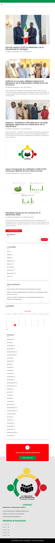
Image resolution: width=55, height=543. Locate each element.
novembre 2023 (11, 410)
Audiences (10, 261)
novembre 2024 (11, 386)
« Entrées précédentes (13, 231)
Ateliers (9, 258)
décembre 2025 (11, 352)
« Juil (7, 329)
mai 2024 (9, 395)
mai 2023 (9, 420)
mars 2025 (9, 373)
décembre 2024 (11, 383)
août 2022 (9, 435)
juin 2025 (9, 364)
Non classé (10, 267)
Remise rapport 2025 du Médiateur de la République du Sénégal (25, 48)
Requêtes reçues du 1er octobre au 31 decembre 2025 (23, 214)
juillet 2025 (9, 361)
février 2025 (10, 376)
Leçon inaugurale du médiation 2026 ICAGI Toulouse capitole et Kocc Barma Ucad (26, 170)
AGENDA (9, 254)
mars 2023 (9, 423)
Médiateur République (13, 51)
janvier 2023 (10, 429)
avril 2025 (9, 370)
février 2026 (10, 345)
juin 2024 (9, 392)
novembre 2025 (11, 355)
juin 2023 (9, 417)
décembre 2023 (11, 407)
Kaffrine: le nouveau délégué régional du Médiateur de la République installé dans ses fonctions (27, 83)
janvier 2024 (10, 404)
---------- (28, 1)
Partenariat (10, 270)
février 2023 (10, 426)
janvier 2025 (10, 379)
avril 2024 (9, 398)
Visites (8, 276)
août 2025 (9, 358)
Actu (8, 251)
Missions (29, 51)
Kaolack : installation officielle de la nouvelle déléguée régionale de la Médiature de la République (27, 124)
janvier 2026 (10, 348)
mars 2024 (9, 401)
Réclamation (30, 217)
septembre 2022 (11, 432)
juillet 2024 (9, 389)
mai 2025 (9, 367)
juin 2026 (9, 342)
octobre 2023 (10, 414)
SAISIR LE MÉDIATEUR (27, 458)
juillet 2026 (9, 339)
